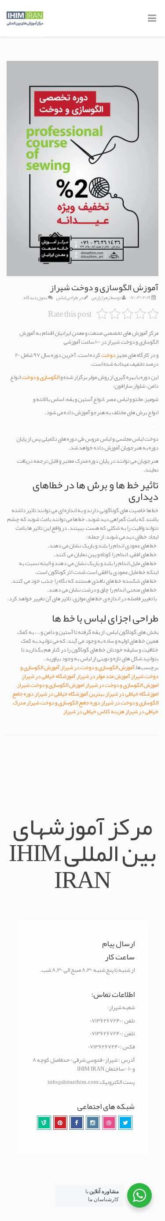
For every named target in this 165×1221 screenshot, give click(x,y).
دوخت (108, 355)
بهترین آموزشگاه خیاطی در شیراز (69, 694)
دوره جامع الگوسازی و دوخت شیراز (63, 702)
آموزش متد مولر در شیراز (103, 676)
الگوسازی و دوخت (41, 377)
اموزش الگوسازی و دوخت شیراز (50, 685)
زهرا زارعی (101, 297)
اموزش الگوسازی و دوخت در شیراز (121, 685)
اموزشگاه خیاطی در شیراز (132, 694)
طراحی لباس (67, 297)
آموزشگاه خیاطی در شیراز (48, 676)
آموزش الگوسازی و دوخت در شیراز (97, 667)
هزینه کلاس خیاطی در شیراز (93, 711)
